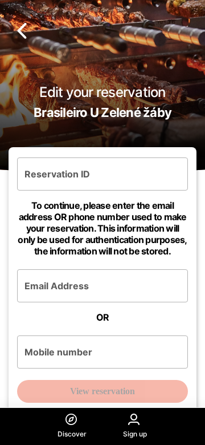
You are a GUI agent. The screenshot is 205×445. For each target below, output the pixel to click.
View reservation (102, 391)
